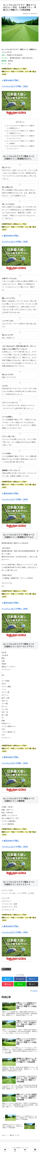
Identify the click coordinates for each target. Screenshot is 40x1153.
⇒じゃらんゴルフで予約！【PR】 (15, 86)
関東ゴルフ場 (6, 969)
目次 (17, 122)
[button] (36, 553)
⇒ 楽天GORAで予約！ (11, 80)
